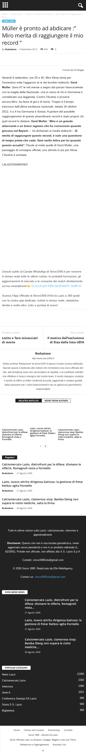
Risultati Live (59, 744)
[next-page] (45, 446)
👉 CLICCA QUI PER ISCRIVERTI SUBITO (54, 286)
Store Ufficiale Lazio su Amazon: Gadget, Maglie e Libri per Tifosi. (43, 739)
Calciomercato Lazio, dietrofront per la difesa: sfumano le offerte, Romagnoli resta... (51, 603)
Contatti (68, 730)
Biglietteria (8, 710)
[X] (15, 59)
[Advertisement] (43, 215)
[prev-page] (41, 446)
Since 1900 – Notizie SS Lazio (43, 734)
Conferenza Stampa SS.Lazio (19, 698)
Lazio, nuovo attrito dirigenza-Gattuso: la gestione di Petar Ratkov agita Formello (42, 432)
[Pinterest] (24, 59)
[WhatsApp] (34, 59)
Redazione (11, 49)
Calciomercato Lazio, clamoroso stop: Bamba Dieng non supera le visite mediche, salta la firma (70, 434)
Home (5, 14)
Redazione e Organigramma (34, 744)
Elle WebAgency (62, 568)
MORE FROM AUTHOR (56, 400)
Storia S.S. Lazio (12, 704)
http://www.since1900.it (43, 358)
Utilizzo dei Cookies (34, 730)
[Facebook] (6, 59)
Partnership (54, 730)
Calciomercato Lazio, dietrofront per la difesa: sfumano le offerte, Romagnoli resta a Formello (15, 434)
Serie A (6, 692)
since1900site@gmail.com (48, 559)
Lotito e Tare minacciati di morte (20, 340)
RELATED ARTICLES (29, 400)
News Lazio (16, 14)
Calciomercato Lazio (14, 680)
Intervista (7, 686)
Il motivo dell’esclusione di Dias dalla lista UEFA (65, 340)
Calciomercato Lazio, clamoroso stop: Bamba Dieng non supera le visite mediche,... (50, 643)
